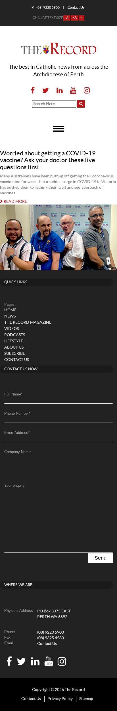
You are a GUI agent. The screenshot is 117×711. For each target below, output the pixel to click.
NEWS (10, 316)
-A (66, 17)
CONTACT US (16, 360)
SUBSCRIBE (14, 354)
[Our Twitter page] (45, 91)
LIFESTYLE (13, 341)
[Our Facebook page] (32, 91)
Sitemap (86, 699)
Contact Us (47, 644)
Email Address (17, 432)
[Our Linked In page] (59, 91)
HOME (10, 310)
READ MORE (15, 202)
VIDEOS (11, 329)
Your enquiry (14, 485)
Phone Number (17, 413)
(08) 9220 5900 (46, 7)
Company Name (17, 452)
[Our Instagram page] (85, 91)
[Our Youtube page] (73, 91)
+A (74, 17)
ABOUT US (14, 347)
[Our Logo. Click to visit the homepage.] (58, 49)
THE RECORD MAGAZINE (27, 323)
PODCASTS (14, 335)
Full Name (13, 394)
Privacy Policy (60, 699)
